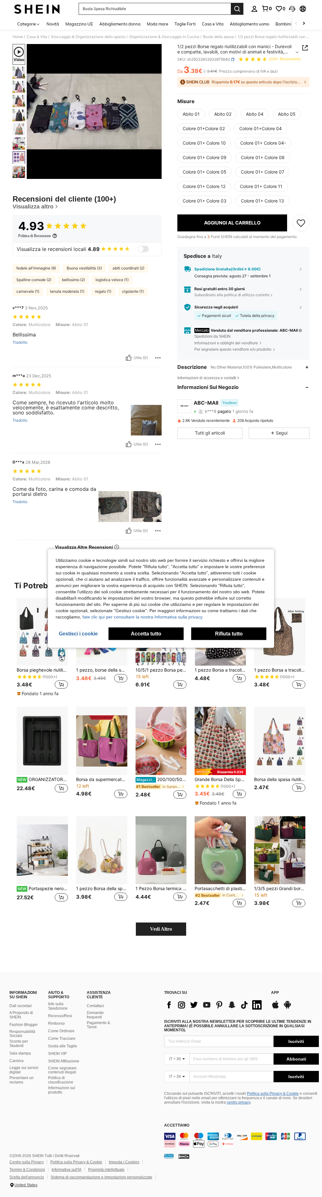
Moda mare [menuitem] (157, 23)
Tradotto (20, 342)
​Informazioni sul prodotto (61, 1090)
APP (275, 993)
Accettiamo (176, 1125)
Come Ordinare (61, 1031)
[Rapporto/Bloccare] (158, 358)
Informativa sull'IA (66, 1169)
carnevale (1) (27, 291)
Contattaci (95, 1006)
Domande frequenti (95, 1015)
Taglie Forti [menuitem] (185, 23)
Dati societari (20, 1006)
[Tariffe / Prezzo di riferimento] (204, 71)
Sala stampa (20, 1053)
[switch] (143, 249)
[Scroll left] (296, 24)
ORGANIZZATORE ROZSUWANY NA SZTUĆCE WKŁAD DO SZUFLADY (43, 779)
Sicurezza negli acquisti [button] (216, 307)
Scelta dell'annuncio (26, 1177)
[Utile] (128, 358)
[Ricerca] (237, 9)
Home (18, 37)
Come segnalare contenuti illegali (62, 1070)
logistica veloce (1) (112, 279)
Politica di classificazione (60, 1080)
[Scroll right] (304, 24)
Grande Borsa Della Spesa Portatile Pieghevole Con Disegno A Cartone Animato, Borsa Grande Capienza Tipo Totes (220, 779)
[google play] (287, 1008)
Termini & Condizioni (27, 1169)
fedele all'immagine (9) (36, 268)
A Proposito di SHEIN (21, 1015)
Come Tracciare (61, 1038)
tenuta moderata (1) (67, 291)
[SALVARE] (300, 222)
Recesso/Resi (60, 1016)
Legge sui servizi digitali (23, 1070)
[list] (214, 1005)
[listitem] (42, 647)
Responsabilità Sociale (22, 1033)
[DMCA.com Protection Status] (183, 1156)
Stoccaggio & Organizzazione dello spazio (88, 37)
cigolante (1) (133, 291)
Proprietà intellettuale (106, 1169)
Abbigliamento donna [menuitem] (120, 23)
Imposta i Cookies (124, 1162)
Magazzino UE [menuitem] (79, 23)
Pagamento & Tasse (98, 1025)
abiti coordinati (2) (128, 268)
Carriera (16, 1061)
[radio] (191, 114)
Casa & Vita (37, 37)
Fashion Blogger (23, 1024)
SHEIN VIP (57, 1053)
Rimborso (56, 1023)
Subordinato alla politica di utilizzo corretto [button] (231, 294)
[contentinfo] (241, 1140)
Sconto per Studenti (18, 1043)
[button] (292, 9)
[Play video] (94, 111)
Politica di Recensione (34, 236)
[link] (266, 8)
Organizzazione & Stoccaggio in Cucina (164, 37)
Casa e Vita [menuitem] (213, 23)
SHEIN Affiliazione (63, 1061)
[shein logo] (37, 9)
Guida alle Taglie (62, 1046)
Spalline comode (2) (33, 279)
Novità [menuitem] (53, 23)
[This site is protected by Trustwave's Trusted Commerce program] (169, 1156)
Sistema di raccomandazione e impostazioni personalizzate (101, 1177)
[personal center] (254, 9)
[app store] (275, 1008)
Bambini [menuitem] (283, 23)
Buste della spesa (218, 37)
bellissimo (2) (73, 279)
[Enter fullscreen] (156, 173)
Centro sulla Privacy (26, 1162)
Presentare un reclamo (21, 1080)
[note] (38, 693)
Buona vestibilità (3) (84, 268)
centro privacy (238, 1102)
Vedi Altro (161, 929)
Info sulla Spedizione (58, 1006)
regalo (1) (103, 291)
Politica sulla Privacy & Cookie (273, 1093)
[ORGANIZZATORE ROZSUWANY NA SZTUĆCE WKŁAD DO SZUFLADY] (42, 741)
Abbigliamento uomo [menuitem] (249, 23)
